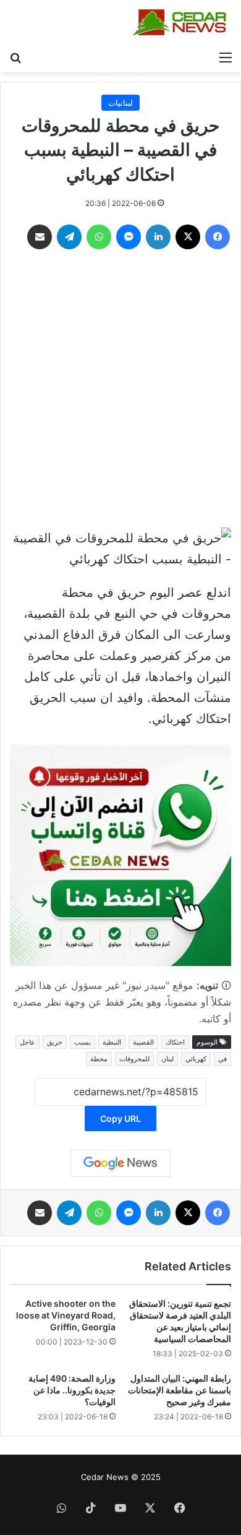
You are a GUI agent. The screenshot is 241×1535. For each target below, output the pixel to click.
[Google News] (120, 1163)
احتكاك (175, 1042)
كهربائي (195, 1058)
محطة (99, 1058)
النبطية (112, 1042)
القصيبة (143, 1042)
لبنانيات (120, 103)
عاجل (27, 1042)
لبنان (167, 1058)
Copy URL (120, 1118)
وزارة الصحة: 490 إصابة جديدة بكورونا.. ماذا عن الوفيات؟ (72, 1390)
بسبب (82, 1042)
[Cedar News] (182, 22)
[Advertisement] (120, 391)
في (222, 1058)
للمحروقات (134, 1058)
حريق (54, 1042)
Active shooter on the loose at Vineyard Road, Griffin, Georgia (66, 1315)
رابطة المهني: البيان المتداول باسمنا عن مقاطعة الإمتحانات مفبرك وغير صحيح (179, 1390)
